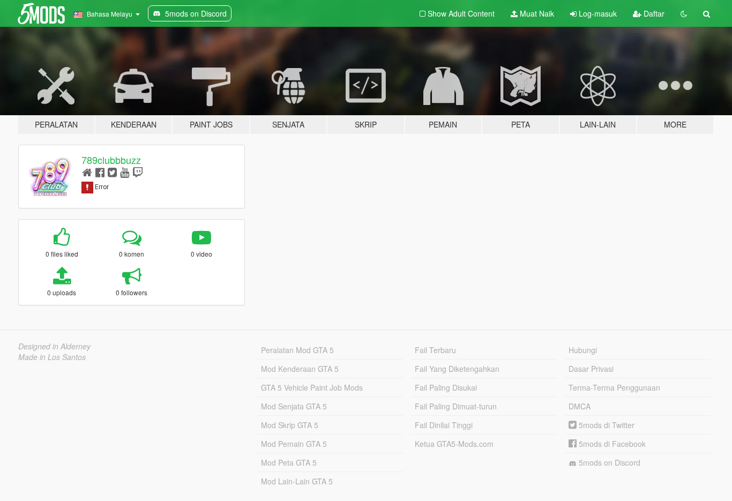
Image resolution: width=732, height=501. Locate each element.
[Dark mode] (684, 13)
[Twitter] (112, 172)
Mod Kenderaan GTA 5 (300, 368)
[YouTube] (124, 172)
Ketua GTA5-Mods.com (454, 443)
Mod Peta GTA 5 (289, 462)
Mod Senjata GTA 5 (294, 406)
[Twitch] (138, 172)
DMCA (580, 406)
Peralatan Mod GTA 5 (297, 350)
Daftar (652, 13)
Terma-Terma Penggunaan (614, 387)
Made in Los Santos (52, 357)
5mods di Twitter (605, 425)
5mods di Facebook (611, 443)
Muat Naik (536, 13)
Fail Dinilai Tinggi (444, 425)
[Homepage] (87, 172)
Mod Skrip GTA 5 (289, 425)
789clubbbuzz (111, 160)
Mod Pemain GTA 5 (294, 443)
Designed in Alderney (54, 346)
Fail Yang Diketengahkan (457, 368)
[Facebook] (100, 172)
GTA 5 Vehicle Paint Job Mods (312, 387)
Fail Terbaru (435, 350)
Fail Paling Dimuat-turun (456, 406)
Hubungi (583, 350)
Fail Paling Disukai (446, 387)
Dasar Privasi (591, 368)
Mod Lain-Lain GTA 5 (297, 481)
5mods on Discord (608, 462)
